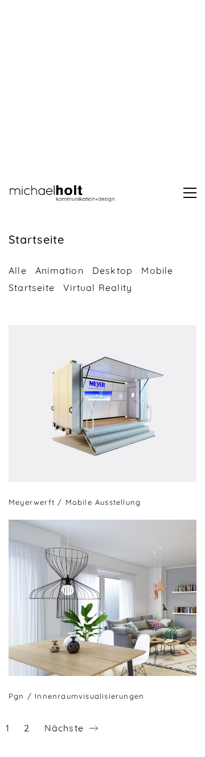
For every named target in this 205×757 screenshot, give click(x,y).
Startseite (32, 287)
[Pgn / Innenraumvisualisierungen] (102, 598)
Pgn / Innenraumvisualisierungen (76, 696)
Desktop (112, 270)
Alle (18, 270)
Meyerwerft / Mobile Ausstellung (75, 502)
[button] (189, 193)
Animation (59, 270)
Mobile (157, 270)
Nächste (65, 728)
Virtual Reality (97, 287)
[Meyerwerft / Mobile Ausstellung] (102, 403)
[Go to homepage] (65, 193)
